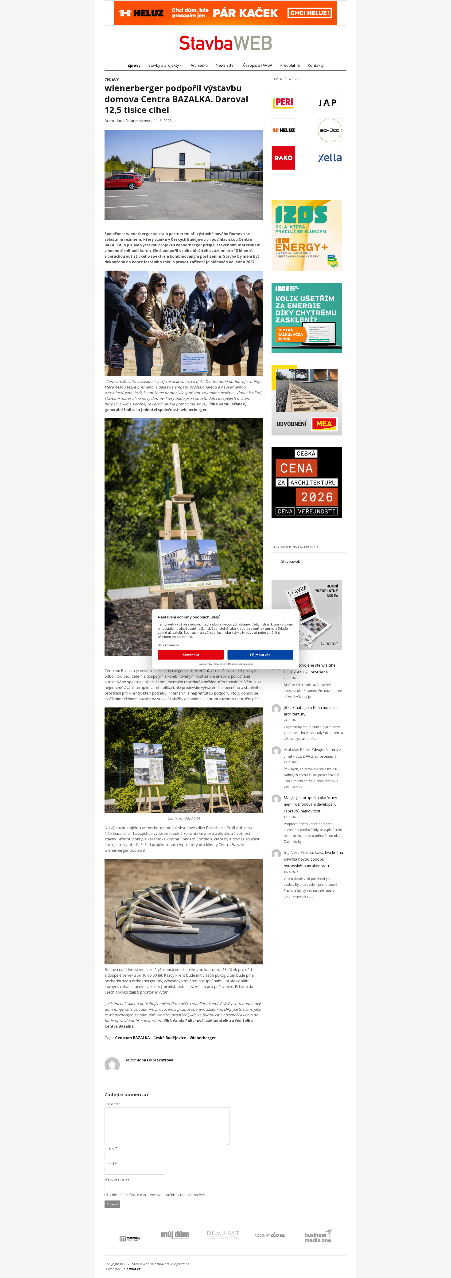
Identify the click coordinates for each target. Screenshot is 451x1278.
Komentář (112, 1104)
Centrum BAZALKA (132, 1037)
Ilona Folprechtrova (133, 120)
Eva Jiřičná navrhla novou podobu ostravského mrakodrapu (313, 859)
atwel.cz (133, 1269)
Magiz (289, 797)
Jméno (109, 1148)
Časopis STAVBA (257, 65)
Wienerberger (203, 1037)
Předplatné (290, 65)
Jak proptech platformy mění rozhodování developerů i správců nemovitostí (310, 804)
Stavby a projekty (163, 65)
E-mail (109, 1163)
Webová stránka (117, 1179)
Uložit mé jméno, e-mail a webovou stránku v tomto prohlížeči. (158, 1195)
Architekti (199, 65)
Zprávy (134, 65)
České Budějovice (169, 1037)
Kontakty (316, 65)
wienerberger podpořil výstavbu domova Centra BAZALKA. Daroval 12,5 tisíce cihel (176, 99)
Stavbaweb (290, 561)
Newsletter (225, 65)
